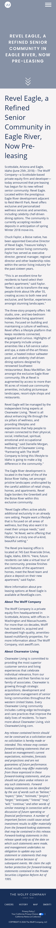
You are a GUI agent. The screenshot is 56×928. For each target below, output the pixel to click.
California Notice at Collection (28, 917)
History (23, 904)
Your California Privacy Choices (25, 914)
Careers (9, 904)
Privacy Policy (28, 911)
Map (35, 904)
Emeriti (47, 904)
